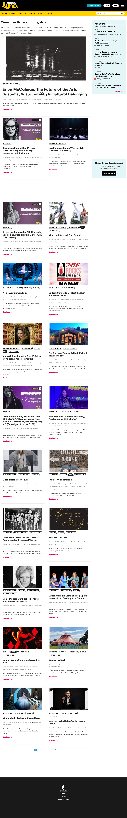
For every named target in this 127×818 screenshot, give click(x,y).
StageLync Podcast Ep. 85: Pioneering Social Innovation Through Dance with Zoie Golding (22, 235)
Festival (73, 664)
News (4, 13)
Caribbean (53, 475)
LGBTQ (75, 541)
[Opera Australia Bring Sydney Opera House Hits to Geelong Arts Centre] (69, 577)
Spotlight (85, 423)
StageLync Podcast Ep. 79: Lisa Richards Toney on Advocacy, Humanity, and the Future (19, 151)
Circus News (73, 227)
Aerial (75, 239)
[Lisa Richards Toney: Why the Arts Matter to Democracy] (69, 129)
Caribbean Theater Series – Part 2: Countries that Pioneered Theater (20, 539)
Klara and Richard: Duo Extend (65, 235)
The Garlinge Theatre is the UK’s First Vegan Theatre (68, 354)
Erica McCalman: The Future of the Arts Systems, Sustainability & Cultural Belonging (45, 92)
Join (115, 5)
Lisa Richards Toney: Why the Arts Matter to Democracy (66, 149)
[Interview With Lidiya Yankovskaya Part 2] (69, 699)
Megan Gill (66, 484)
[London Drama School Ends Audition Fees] (23, 638)
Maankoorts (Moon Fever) (16, 479)
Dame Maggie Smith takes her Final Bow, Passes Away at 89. (21, 600)
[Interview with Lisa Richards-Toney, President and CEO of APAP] (69, 397)
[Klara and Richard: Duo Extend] (69, 213)
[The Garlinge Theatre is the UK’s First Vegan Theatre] (69, 334)
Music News (54, 288)
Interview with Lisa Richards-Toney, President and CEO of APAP (67, 418)
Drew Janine (67, 239)
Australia (54, 591)
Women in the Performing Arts (57, 99)
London (21, 591)
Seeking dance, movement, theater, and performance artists (108, 53)
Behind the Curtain (17, 13)
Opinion (31, 13)
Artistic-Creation (29, 241)
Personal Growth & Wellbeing (61, 486)
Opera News (27, 348)
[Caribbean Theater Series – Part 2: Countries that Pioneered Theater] (23, 519)
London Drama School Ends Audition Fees (21, 661)
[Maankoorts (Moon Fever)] (23, 461)
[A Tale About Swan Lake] (23, 274)
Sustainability (44, 99)
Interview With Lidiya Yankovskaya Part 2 (67, 722)
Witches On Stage (58, 537)
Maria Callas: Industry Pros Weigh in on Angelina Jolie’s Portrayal (22, 357)
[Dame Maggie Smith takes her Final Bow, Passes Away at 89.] (23, 577)
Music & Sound (80, 299)
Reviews (27, 288)
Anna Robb (16, 99)
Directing (38, 363)
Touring (79, 239)
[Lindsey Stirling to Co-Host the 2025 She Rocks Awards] (69, 274)
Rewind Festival (57, 659)
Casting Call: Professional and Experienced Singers (107, 75)
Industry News (74, 411)
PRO (94, 5)
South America (21, 533)
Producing (74, 360)
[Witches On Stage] (69, 519)
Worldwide (54, 230)
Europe (19, 288)
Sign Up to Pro (109, 173)
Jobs (50, 13)
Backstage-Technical (78, 484)
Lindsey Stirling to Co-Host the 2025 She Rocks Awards (67, 294)
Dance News (8, 288)
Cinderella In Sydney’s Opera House (22, 718)
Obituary (30, 605)
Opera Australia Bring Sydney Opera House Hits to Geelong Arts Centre (68, 597)
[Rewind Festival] (69, 638)
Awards (73, 299)
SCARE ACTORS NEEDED (104, 31)
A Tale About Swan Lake (15, 292)
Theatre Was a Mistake (60, 479)
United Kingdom (70, 348)
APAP (27, 428)
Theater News (55, 348)
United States (68, 288)
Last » (55, 750)
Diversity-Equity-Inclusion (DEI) (31, 99)
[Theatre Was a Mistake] (69, 461)
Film (4, 365)
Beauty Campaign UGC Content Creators (108, 64)
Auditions (28, 666)
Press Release (31, 484)
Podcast (42, 13)
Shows (36, 288)
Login (107, 5)
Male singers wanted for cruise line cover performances (107, 86)
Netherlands (24, 475)
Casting (11, 669)
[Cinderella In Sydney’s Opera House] (23, 699)
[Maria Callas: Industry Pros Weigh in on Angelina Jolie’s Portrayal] (23, 334)
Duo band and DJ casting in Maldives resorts (106, 42)
